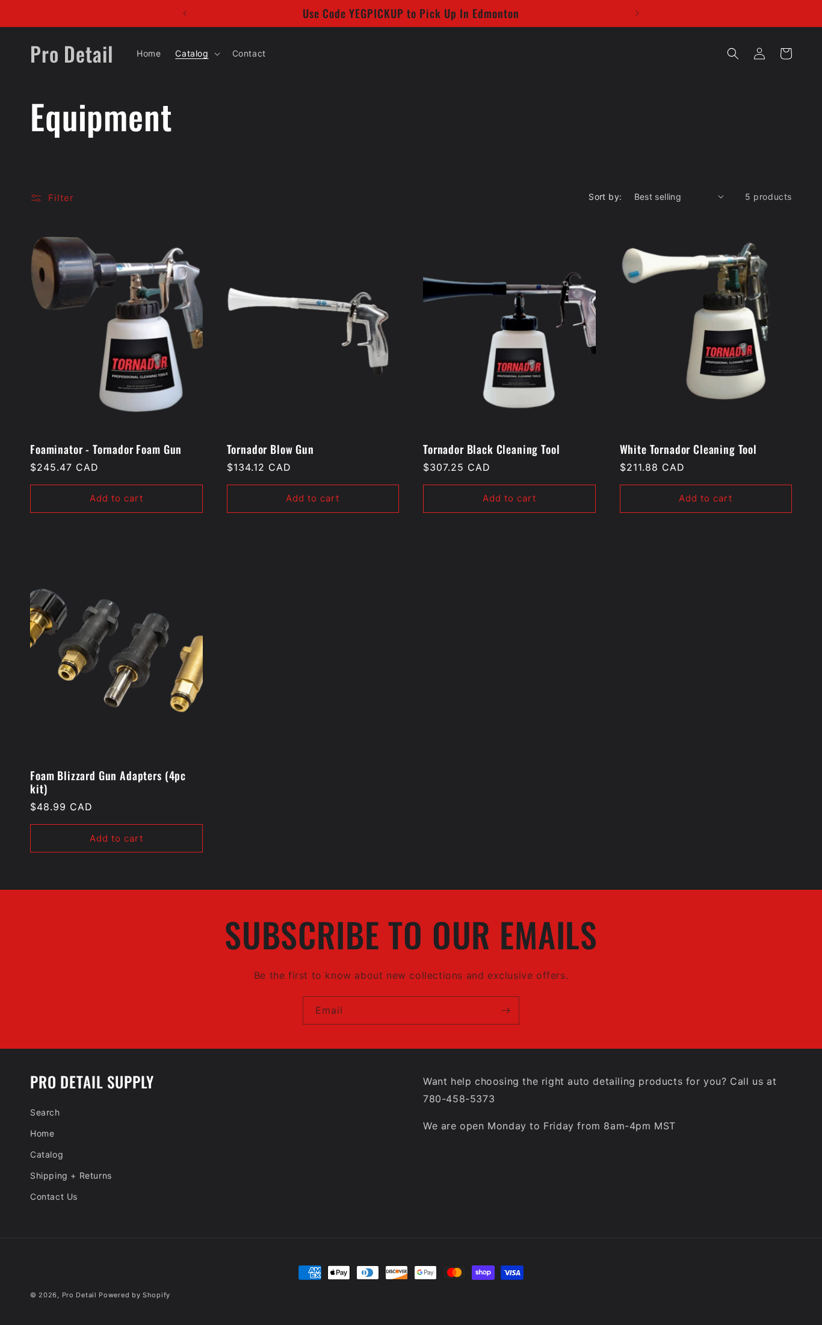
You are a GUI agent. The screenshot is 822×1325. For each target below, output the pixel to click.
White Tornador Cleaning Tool (689, 449)
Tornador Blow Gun (270, 449)
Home (42, 1133)
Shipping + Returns (71, 1175)
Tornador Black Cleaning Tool (491, 449)
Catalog (46, 1154)
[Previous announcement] (185, 13)
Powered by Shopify (134, 1295)
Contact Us (54, 1196)
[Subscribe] (505, 1010)
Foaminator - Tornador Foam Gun (106, 449)
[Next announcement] (637, 13)
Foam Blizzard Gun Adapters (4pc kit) (108, 782)
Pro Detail (79, 1295)
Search (45, 1112)
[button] (196, 53)
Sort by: (605, 196)
